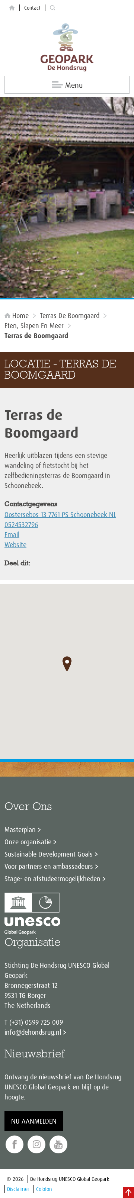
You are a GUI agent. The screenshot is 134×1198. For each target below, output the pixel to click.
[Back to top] (128, 1192)
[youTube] (58, 1145)
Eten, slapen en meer (34, 325)
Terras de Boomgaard (69, 315)
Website (15, 544)
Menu (74, 85)
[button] (67, 663)
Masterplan (20, 829)
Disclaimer (18, 1189)
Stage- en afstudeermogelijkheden (52, 878)
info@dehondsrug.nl (32, 1032)
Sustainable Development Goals (48, 854)
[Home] (11, 8)
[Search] (52, 8)
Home (20, 315)
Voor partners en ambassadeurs (48, 866)
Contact (32, 7)
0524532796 (21, 524)
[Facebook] (14, 1145)
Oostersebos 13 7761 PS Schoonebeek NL (60, 514)
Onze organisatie (27, 842)
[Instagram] (36, 1145)
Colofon (44, 1189)
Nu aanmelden (34, 1121)
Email (11, 534)
